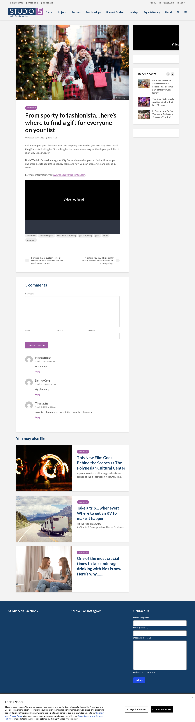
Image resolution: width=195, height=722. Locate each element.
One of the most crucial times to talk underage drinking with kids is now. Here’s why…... (99, 566)
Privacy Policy (15, 716)
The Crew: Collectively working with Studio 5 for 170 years (163, 102)
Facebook (33, 3)
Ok (192, 697)
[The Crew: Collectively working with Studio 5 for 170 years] (144, 101)
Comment (29, 294)
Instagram (17, 3)
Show (49, 12)
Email (60, 331)
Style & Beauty (152, 12)
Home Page (41, 366)
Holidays (133, 12)
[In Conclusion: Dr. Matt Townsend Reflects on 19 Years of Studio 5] (144, 113)
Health (168, 12)
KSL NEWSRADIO (166, 3)
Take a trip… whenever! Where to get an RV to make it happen (98, 513)
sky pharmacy (42, 389)
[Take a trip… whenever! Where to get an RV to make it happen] (44, 518)
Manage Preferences (136, 709)
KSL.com (181, 3)
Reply (37, 371)
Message (142, 637)
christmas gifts (46, 235)
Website (91, 331)
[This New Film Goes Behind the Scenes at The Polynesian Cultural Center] (44, 468)
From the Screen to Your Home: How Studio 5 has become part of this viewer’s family (162, 86)
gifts (97, 235)
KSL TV (153, 3)
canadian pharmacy (82, 412)
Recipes (76, 12)
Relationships (93, 12)
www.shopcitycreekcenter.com (69, 174)
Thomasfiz (41, 403)
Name (28, 331)
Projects (62, 12)
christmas (31, 235)
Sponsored (31, 108)
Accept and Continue (162, 709)
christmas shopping (66, 235)
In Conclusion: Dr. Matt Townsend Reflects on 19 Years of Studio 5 (163, 114)
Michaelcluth (43, 357)
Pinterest (48, 3)
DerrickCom (42, 380)
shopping (31, 240)
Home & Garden (115, 12)
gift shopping (85, 235)
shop (105, 235)
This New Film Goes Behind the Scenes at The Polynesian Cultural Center (101, 462)
